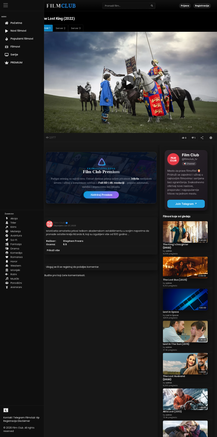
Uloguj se (51, 267)
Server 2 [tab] (60, 28)
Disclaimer (24, 421)
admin (169, 250)
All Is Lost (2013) (172, 411)
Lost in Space (171, 311)
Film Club (59, 222)
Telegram (19, 417)
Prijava (185, 5)
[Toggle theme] (5, 410)
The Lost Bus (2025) (175, 279)
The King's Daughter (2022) (175, 246)
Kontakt (8, 417)
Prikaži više (53, 250)
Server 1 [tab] (45, 28)
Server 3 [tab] (76, 28)
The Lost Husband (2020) (174, 377)
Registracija (10, 421)
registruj (67, 267)
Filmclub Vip (32, 417)
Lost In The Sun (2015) (176, 344)
